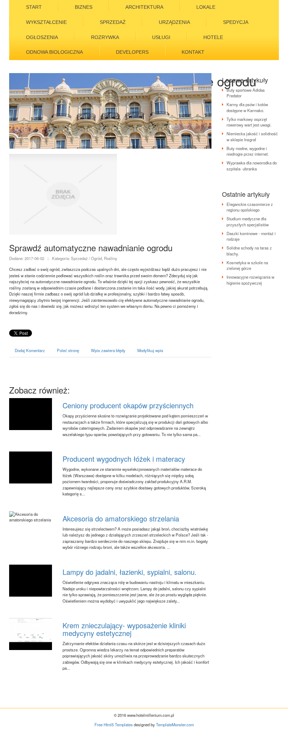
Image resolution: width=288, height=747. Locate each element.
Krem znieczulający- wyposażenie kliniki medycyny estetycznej (124, 629)
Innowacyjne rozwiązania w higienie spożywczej (250, 279)
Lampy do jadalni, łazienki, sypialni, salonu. (130, 572)
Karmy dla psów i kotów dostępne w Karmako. (247, 107)
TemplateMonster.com (175, 724)
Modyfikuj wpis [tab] (150, 350)
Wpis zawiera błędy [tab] (108, 350)
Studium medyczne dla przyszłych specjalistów (248, 221)
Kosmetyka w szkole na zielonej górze (247, 265)
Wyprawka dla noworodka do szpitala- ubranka (252, 165)
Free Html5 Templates (113, 724)
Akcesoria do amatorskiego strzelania (121, 518)
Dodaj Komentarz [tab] (30, 350)
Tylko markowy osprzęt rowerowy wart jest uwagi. (249, 122)
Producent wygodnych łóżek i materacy (124, 459)
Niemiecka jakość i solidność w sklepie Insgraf (252, 136)
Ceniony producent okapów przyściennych (128, 405)
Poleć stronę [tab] (68, 350)
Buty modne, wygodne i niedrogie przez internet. (248, 151)
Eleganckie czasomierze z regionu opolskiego (250, 207)
